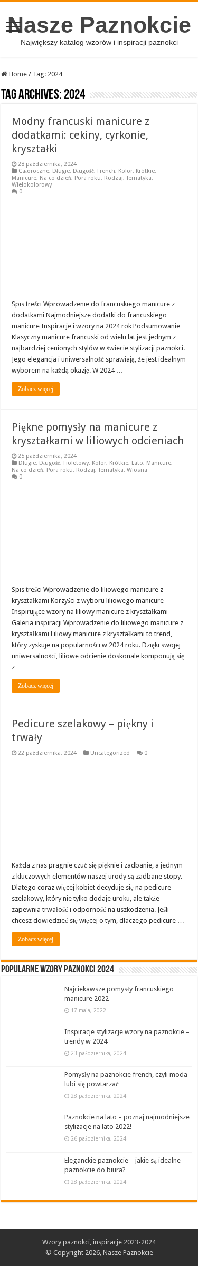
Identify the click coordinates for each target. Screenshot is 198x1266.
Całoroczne (33, 171)
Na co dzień (55, 177)
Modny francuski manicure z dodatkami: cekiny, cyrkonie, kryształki (80, 135)
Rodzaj (113, 177)
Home (17, 74)
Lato (137, 463)
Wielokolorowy (32, 184)
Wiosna (137, 469)
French (106, 171)
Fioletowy (76, 463)
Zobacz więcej (35, 389)
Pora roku (87, 177)
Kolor (125, 171)
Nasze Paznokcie (99, 24)
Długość (83, 171)
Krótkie (145, 171)
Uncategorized (110, 752)
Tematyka (139, 177)
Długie (61, 171)
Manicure (24, 177)
